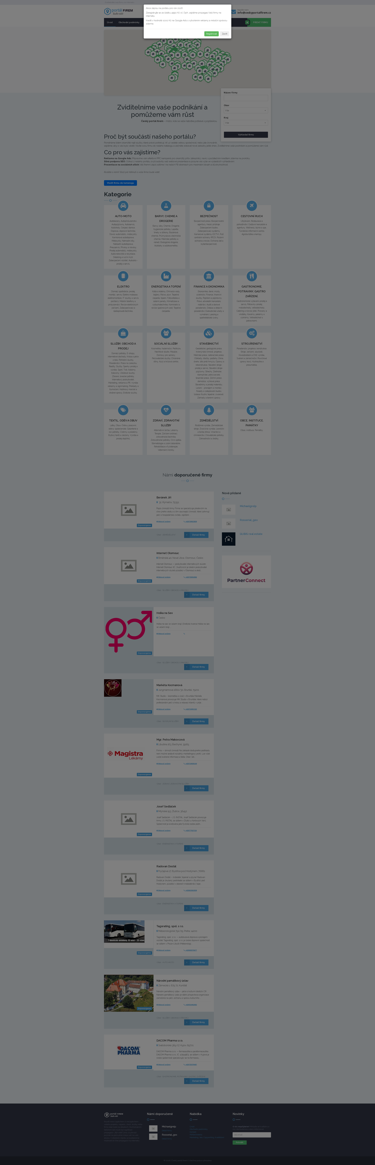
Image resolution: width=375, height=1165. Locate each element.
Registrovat (211, 34)
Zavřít (224, 34)
